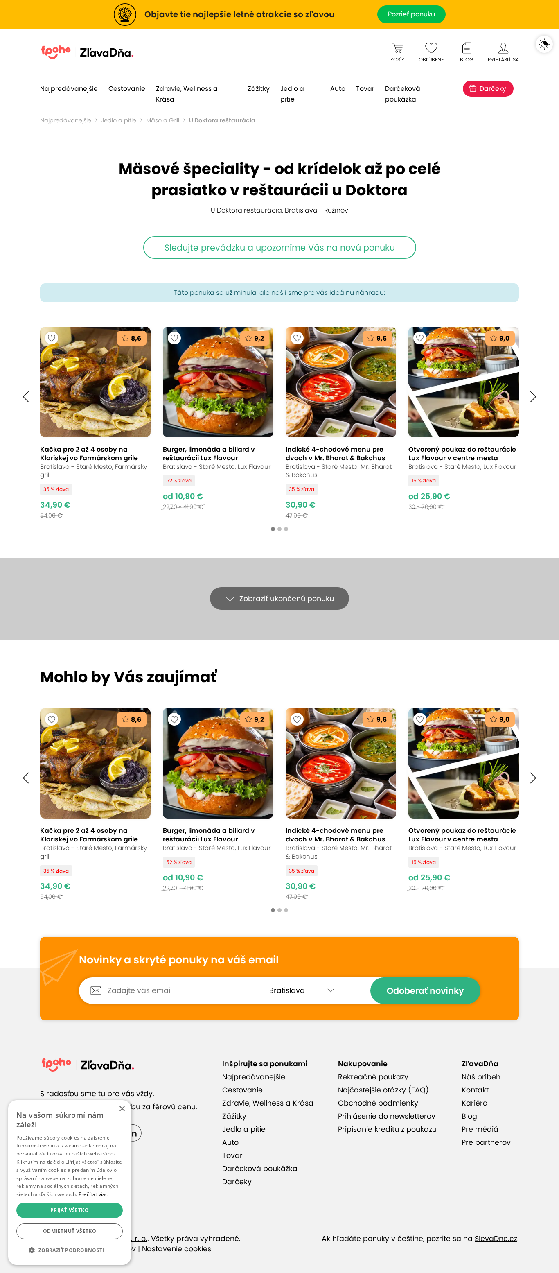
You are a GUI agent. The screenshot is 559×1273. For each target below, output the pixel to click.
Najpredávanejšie (69, 88)
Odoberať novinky (425, 991)
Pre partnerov (486, 1142)
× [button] (122, 1109)
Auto (337, 88)
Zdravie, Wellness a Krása (187, 94)
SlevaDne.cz (496, 1239)
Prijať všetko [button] (69, 1210)
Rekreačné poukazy (373, 1077)
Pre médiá (480, 1129)
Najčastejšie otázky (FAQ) (383, 1090)
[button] (26, 397)
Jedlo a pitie (292, 94)
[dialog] (69, 1182)
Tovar (365, 88)
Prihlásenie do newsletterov (386, 1116)
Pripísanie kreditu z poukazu (387, 1129)
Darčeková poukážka (402, 94)
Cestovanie (126, 88)
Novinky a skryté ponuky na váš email (179, 960)
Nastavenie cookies (176, 1249)
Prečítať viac (93, 1194)
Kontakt (475, 1090)
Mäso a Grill (162, 120)
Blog (469, 1116)
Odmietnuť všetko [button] (69, 1231)
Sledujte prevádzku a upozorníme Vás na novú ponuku (280, 247)
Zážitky (259, 88)
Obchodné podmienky (378, 1103)
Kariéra (475, 1103)
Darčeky (493, 88)
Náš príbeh (481, 1077)
